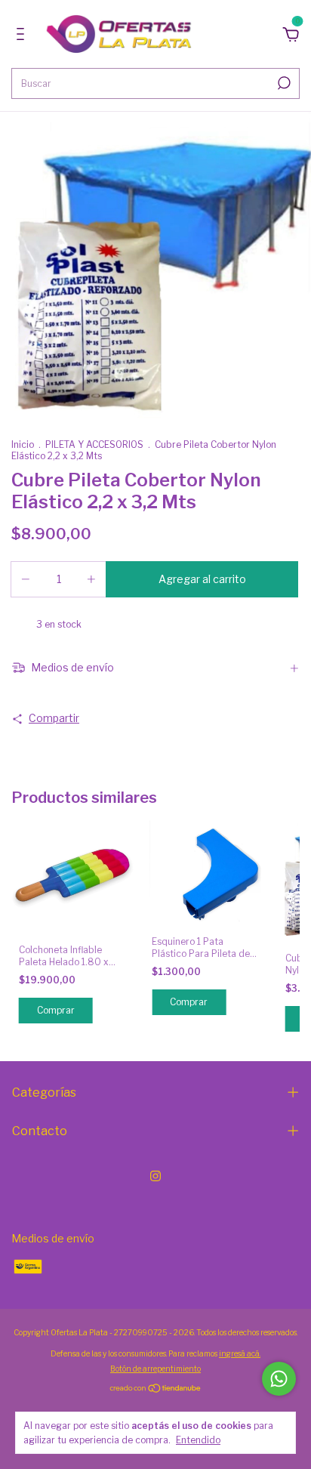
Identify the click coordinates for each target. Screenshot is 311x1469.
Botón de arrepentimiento (155, 1368)
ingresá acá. (239, 1353)
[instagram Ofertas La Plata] (155, 1176)
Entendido (198, 1440)
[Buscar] (282, 83)
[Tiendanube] (156, 1389)
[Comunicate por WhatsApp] (279, 1379)
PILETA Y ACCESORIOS (94, 444)
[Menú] (23, 36)
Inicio (22, 444)
